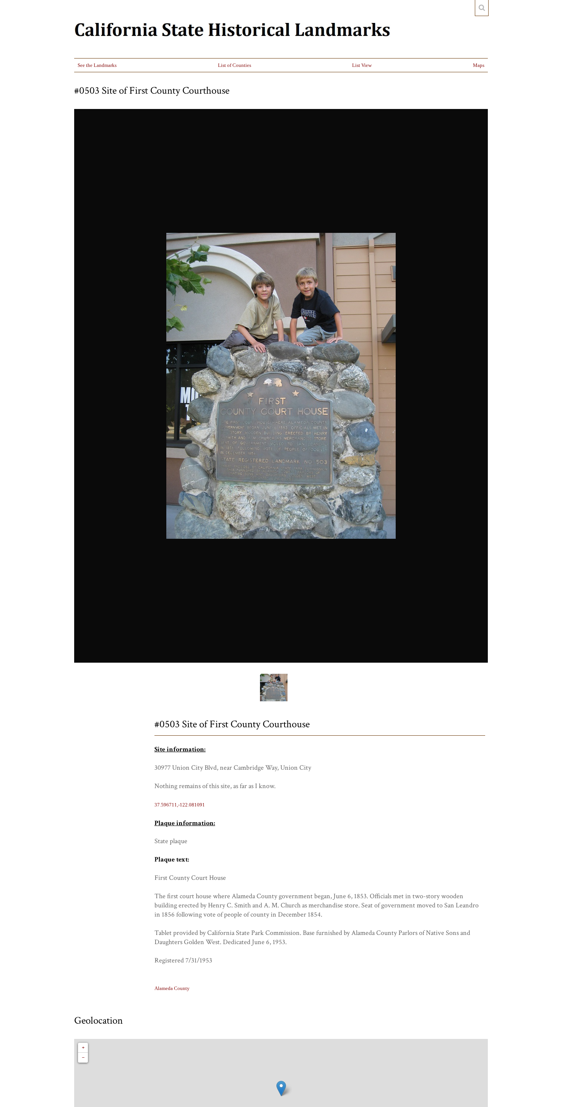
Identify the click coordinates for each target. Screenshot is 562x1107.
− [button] (83, 1057)
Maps (478, 65)
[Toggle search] (482, 8)
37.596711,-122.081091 (179, 805)
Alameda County (172, 988)
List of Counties (234, 65)
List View (362, 65)
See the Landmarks (97, 65)
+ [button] (83, 1047)
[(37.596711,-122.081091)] (281, 1088)
